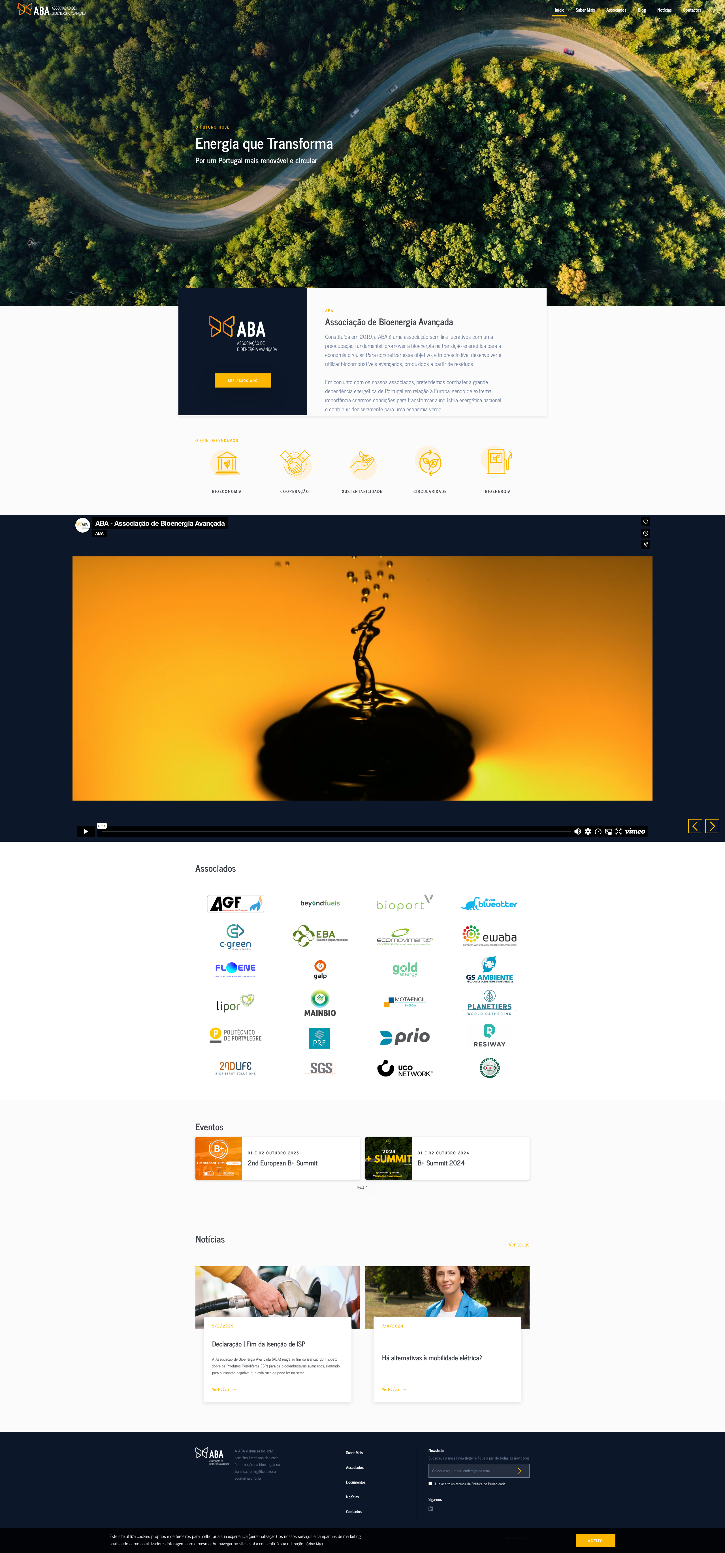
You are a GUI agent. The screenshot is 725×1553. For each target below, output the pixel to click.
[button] (695, 826)
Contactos (692, 9)
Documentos (356, 1482)
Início (559, 9)
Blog (642, 9)
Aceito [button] (595, 1540)
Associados (616, 9)
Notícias (664, 9)
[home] (52, 9)
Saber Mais (585, 9)
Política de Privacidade (489, 1484)
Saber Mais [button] (314, 1543)
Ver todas (519, 1244)
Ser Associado (243, 380)
